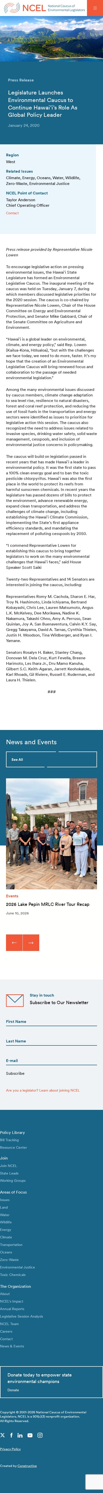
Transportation (11, 1244)
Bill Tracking (9, 1140)
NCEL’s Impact (11, 1301)
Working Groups (13, 1180)
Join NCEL (8, 1165)
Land (4, 1207)
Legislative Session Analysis (21, 1316)
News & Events (12, 1346)
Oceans (6, 1252)
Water (5, 1215)
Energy (5, 1229)
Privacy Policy (10, 1449)
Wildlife (6, 1222)
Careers (6, 1331)
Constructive (27, 1466)
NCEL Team (9, 1324)
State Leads (9, 1173)
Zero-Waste (9, 1259)
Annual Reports (12, 1309)
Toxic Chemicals (13, 1274)
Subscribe (15, 1073)
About (5, 1294)
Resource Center (13, 1147)
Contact (12, 213)
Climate (6, 1237)
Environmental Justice (17, 1267)
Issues (5, 1200)
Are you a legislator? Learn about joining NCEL (43, 1090)
